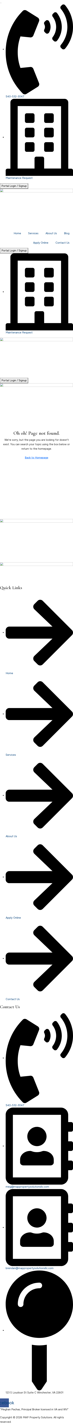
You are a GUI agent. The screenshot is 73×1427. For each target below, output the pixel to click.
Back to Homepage (36, 457)
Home (17, 233)
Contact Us (62, 242)
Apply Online (40, 242)
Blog (66, 233)
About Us (51, 233)
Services (33, 233)
